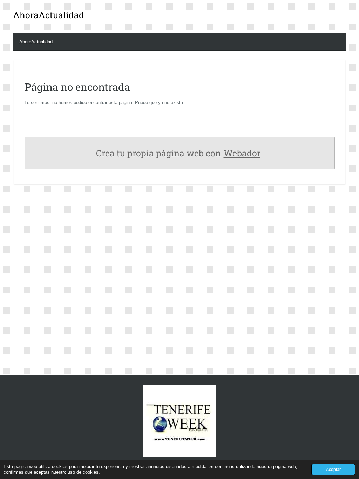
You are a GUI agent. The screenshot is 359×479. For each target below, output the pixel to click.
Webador (242, 153)
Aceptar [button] (333, 469)
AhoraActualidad (48, 15)
